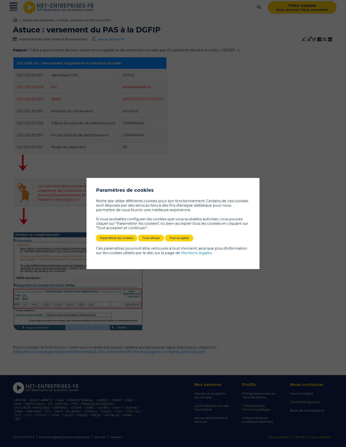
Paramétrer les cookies (116, 238)
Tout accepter (179, 238)
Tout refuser (151, 238)
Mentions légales (196, 253)
